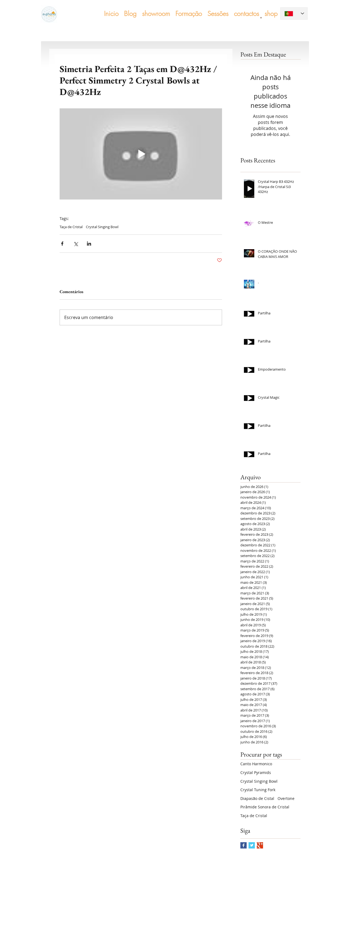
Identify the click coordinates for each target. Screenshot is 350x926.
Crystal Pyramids (255, 772)
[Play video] (141, 154)
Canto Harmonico (256, 763)
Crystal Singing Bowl (102, 227)
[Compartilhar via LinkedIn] (89, 243)
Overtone (286, 798)
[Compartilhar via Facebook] (62, 243)
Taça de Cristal (71, 227)
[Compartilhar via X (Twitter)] (75, 243)
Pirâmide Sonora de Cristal (264, 806)
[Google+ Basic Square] (260, 845)
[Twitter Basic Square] (252, 845)
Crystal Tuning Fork (257, 789)
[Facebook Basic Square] (243, 845)
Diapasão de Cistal (257, 798)
